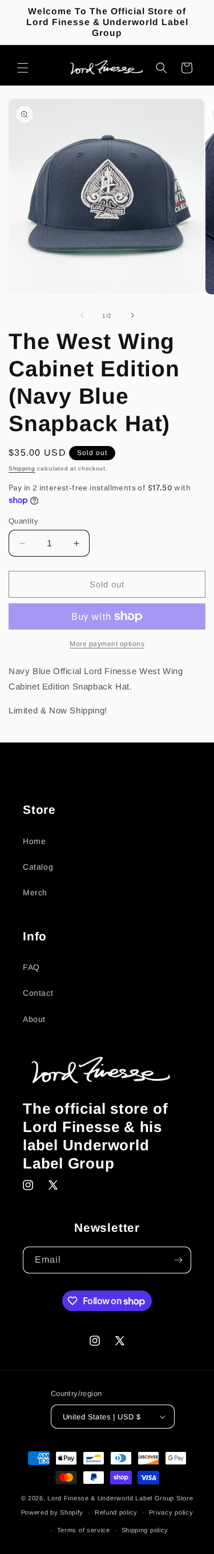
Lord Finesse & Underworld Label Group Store (120, 1498)
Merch (35, 892)
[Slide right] (132, 315)
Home (34, 841)
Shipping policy (145, 1530)
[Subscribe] (178, 1260)
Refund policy (116, 1512)
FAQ (31, 967)
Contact (38, 992)
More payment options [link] (107, 644)
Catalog (38, 866)
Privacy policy (171, 1512)
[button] (22, 67)
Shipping (22, 468)
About (34, 1019)
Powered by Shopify (52, 1512)
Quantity (23, 521)
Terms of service (83, 1530)
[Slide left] (82, 315)
